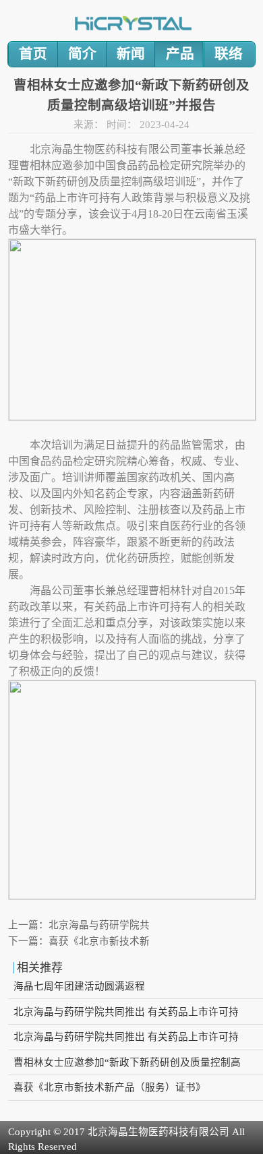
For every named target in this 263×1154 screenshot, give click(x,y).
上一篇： (79, 925)
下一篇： (79, 941)
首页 (33, 53)
